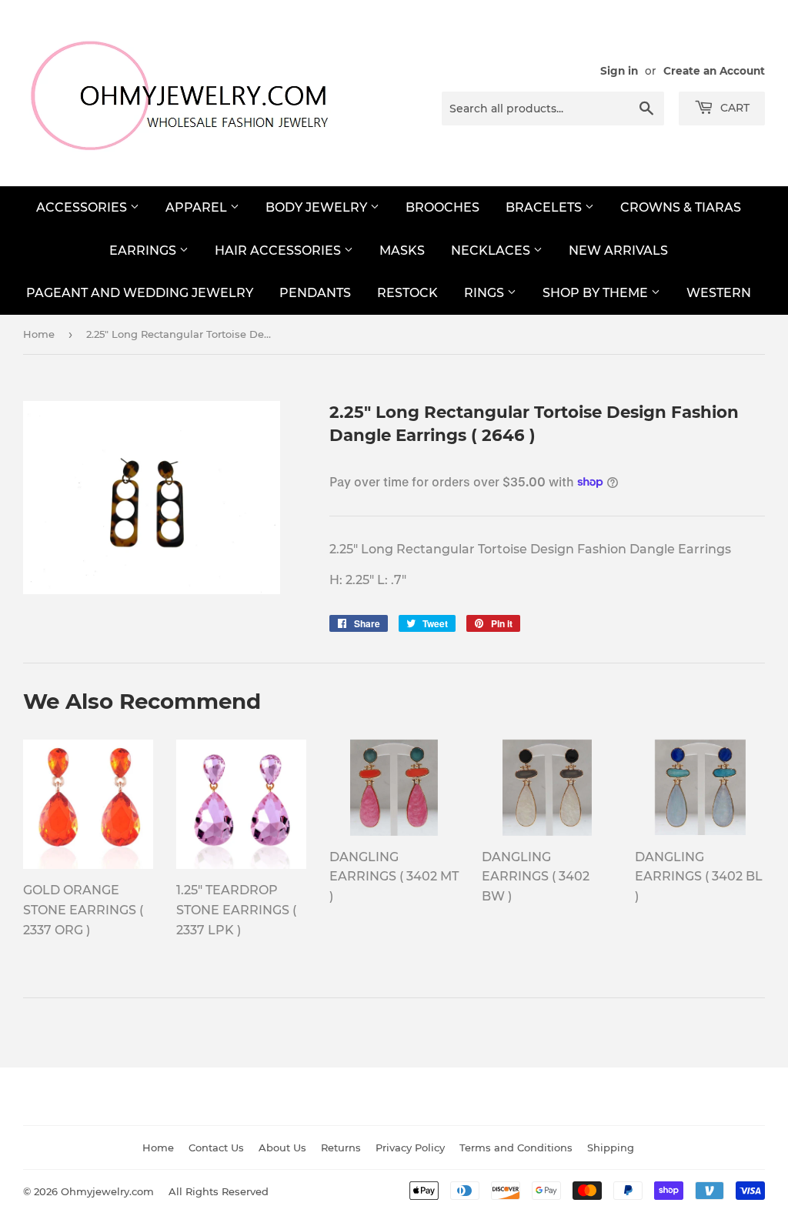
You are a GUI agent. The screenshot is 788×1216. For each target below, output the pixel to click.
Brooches (442, 207)
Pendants (315, 293)
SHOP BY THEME (597, 293)
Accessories (83, 207)
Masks (402, 250)
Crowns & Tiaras (680, 207)
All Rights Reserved (219, 1191)
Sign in (619, 71)
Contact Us (216, 1147)
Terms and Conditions (516, 1147)
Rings (485, 293)
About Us (282, 1147)
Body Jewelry (317, 207)
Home (39, 334)
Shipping (610, 1147)
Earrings (144, 250)
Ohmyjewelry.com (107, 1191)
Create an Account (714, 71)
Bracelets (545, 207)
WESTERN (718, 293)
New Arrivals (618, 250)
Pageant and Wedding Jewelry (139, 293)
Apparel (197, 207)
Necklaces (492, 250)
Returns (341, 1147)
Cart (733, 108)
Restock (407, 293)
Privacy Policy (410, 1147)
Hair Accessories (279, 250)
